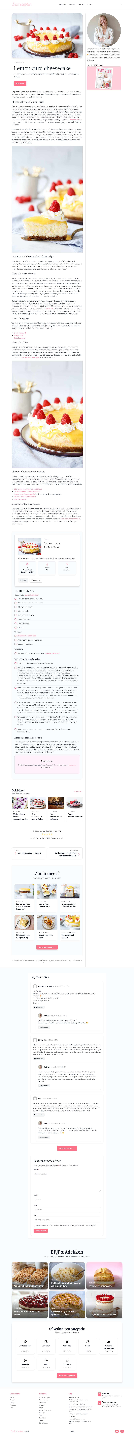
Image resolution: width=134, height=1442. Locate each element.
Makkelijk (42, 1413)
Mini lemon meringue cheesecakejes (28, 489)
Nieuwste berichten (74, 1397)
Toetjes (41, 1420)
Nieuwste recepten (44, 1397)
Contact (89, 4)
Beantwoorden (38, 1007)
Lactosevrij (42, 1402)
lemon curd (74, 119)
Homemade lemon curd (26, 636)
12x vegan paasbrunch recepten (78, 1414)
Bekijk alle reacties (65, 1148)
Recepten (62, 4)
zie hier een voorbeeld (30, 357)
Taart (40, 1415)
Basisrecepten (43, 1423)
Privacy (12, 1402)
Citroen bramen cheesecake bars (27, 491)
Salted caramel (19, 338)
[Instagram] (122, 1431)
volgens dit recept (52, 653)
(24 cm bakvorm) (31, 595)
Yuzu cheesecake (20, 499)
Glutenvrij (42, 1405)
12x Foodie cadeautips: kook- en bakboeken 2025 (78, 1401)
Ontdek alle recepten (46, 947)
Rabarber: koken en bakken (76, 1404)
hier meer (49, 308)
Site (35, 1215)
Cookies (72, 1431)
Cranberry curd (20, 333)
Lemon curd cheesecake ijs (24, 494)
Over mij (81, 4)
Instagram (72, 765)
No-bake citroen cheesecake (25, 497)
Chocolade (42, 1418)
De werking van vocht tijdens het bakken (80, 1407)
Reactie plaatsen (41, 1230)
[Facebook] (117, 1431)
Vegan (41, 1407)
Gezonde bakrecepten (46, 1410)
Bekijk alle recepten (66, 1376)
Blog (11, 1407)
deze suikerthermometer (70, 519)
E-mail (36, 1205)
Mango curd (18, 335)
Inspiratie (72, 4)
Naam (36, 1195)
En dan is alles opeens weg (76, 1419)
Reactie (36, 1169)
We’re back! (71, 1416)
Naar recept (20, 83)
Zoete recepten (43, 1400)
